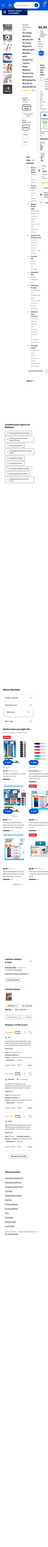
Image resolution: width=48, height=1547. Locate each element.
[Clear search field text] (33, 5)
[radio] (26, 107)
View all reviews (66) (18, 1156)
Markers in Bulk (10, 1222)
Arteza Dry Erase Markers (14, 1178)
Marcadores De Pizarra (13, 1182)
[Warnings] (30, 721)
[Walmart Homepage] (10, 5)
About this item (11, 689)
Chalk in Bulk (9, 1226)
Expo (7, 1213)
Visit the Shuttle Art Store (26, 27)
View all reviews (13, 980)
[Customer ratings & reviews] (30, 960)
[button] (28, 160)
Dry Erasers (9, 1217)
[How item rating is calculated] (29, 974)
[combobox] (27, 5)
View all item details (35, 371)
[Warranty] (28, 712)
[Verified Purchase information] (25, 1032)
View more (17, 884)
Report (30, 1065)
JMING (44, 171)
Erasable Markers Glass (13, 1196)
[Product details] (30, 698)
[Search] (36, 5)
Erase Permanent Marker (14, 1187)
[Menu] (4, 5)
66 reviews (18, 970)
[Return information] (39, 49)
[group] (31, 90)
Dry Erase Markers (11, 1204)
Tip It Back (8, 1191)
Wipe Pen (8, 1200)
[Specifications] (30, 705)
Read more (9, 1048)
